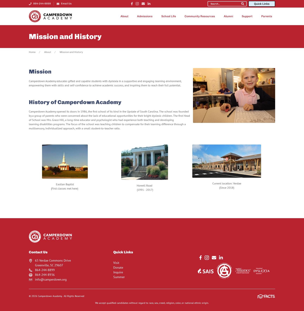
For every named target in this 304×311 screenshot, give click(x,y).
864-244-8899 (42, 3)
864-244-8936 (45, 275)
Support (247, 16)
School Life (168, 16)
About (124, 16)
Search (242, 3)
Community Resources (200, 16)
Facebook (132, 3)
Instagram (137, 3)
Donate (118, 267)
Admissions (145, 16)
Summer (119, 277)
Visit (116, 263)
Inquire (118, 272)
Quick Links (262, 3)
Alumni (228, 16)
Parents (266, 16)
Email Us (66, 3)
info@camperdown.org (51, 279)
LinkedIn (149, 3)
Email (143, 3)
